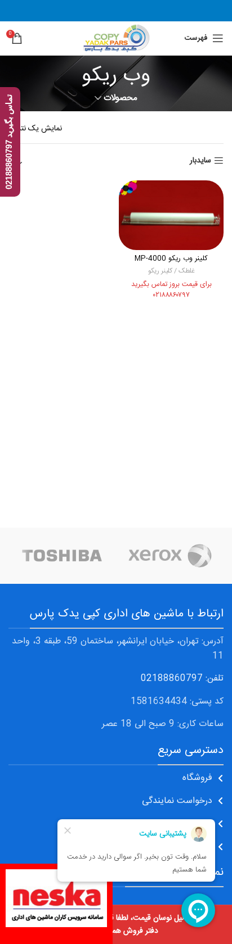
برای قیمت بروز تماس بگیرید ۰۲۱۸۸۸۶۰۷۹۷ (171, 290)
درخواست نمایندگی (177, 801)
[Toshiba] (62, 556)
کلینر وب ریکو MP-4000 (171, 259)
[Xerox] (170, 556)
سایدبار (200, 161)
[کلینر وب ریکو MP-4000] (171, 215)
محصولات (120, 98)
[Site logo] (115, 39)
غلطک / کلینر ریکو (171, 271)
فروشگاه (197, 778)
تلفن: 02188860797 (182, 678)
